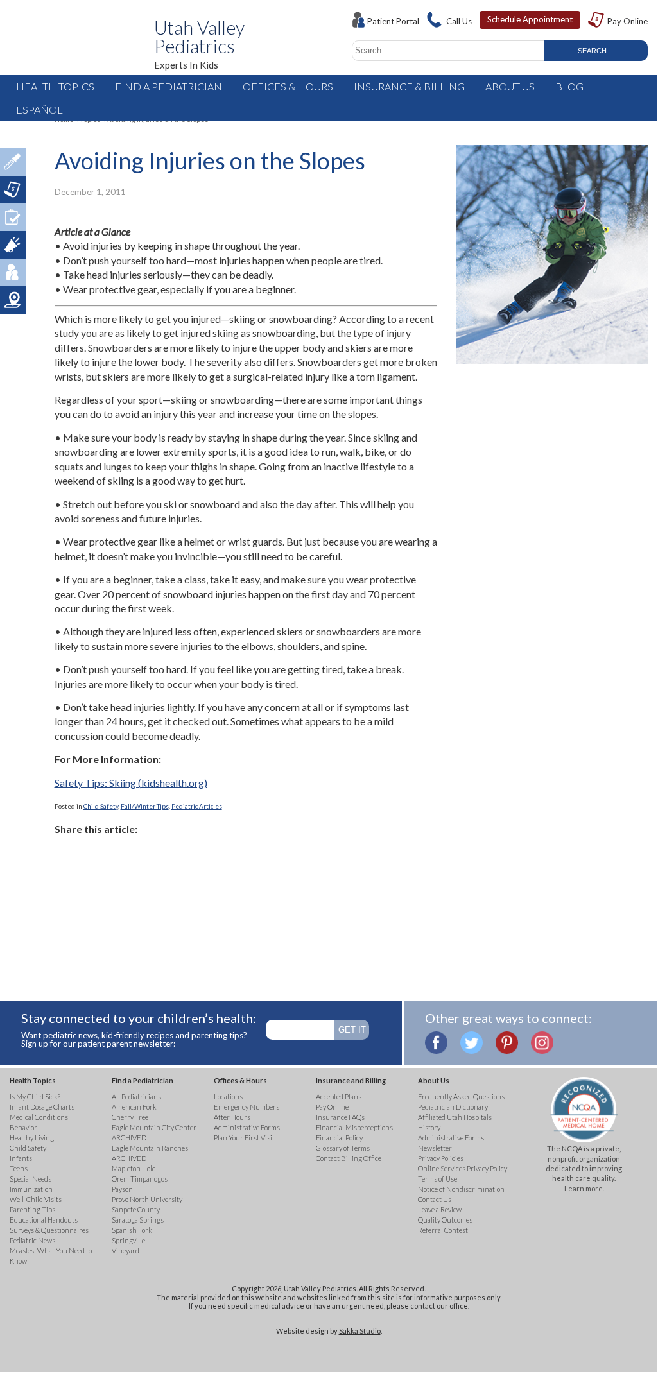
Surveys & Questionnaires (13, 217)
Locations (13, 300)
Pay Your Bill (13, 189)
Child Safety (100, 806)
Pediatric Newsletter (13, 245)
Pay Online (627, 21)
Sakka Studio (360, 1331)
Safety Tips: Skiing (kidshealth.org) (131, 783)
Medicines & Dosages (13, 162)
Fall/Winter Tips (145, 806)
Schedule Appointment (530, 19)
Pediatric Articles (196, 806)
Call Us (459, 21)
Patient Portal (393, 21)
